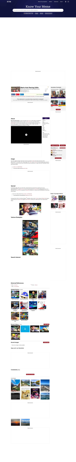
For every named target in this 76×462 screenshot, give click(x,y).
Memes (41, 13)
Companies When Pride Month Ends (61, 201)
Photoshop (44, 123)
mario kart (43, 133)
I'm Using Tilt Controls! (15, 310)
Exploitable (44, 122)
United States (44, 130)
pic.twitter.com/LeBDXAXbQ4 (17, 166)
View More (58, 109)
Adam (28, 90)
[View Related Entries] (35, 89)
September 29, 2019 (28, 195)
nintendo (46, 136)
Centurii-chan (60, 208)
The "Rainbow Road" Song (33, 299)
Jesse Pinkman (27, 199)
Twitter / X (59, 106)
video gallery (32, 96)
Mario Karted (42, 309)
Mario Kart (29, 89)
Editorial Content (48, 13)
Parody (47, 122)
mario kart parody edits (45, 135)
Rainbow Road (20, 199)
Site (62, 105)
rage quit (27, 190)
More (61, 1)
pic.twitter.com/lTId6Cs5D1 (27, 193)
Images (36, 13)
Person (54, 105)
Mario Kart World (24, 320)
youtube (43, 137)
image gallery (23, 96)
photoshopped (13, 122)
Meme (46, 118)
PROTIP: (12, 96)
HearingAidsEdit (16, 286)
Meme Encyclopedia (42, 1)
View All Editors (58, 158)
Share (13, 94)
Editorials (56, 1)
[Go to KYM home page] (9, 1)
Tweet (22, 94)
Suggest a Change (55, 145)
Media (50, 1)
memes (29, 120)
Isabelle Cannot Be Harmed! (33, 310)
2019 (43, 126)
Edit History (63, 145)
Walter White (44, 198)
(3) (57, 147)
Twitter (43, 128)
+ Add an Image (46, 342)
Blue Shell (19, 190)
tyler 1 (46, 133)
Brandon (28, 91)
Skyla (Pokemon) (53, 208)
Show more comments (30, 374)
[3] (26, 197)
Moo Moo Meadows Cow (15, 321)
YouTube (36, 198)
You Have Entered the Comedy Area (24, 310)
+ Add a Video (46, 324)
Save (18, 94)
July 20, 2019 (25, 168)
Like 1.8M (46, 94)
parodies (46, 137)
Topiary (52, 106)
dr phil (45, 134)
